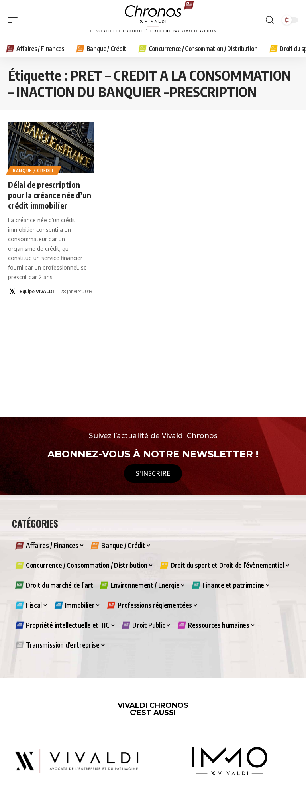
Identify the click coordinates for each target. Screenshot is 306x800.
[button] (15, 20)
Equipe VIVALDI (37, 291)
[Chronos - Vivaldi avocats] (153, 20)
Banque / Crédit (34, 170)
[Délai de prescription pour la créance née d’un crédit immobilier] (51, 147)
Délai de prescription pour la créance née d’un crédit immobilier (49, 194)
